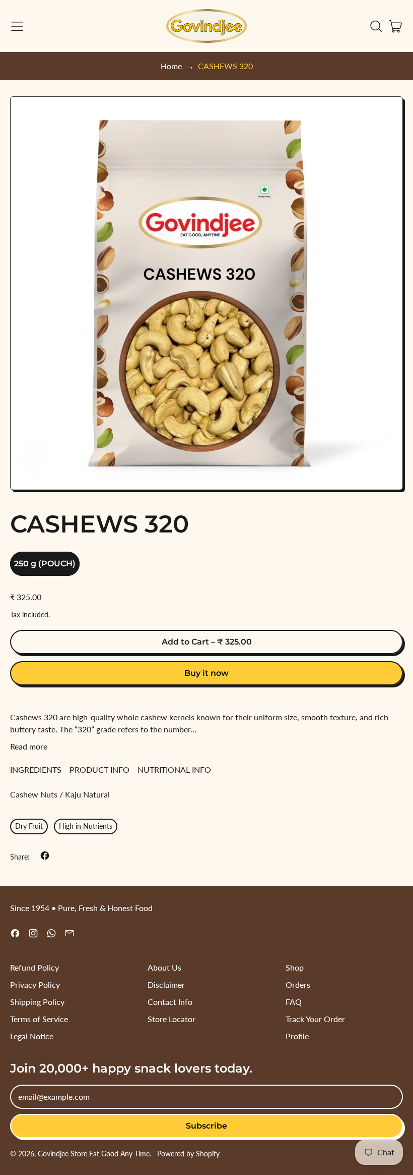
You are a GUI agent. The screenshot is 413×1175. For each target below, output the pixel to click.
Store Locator (171, 1019)
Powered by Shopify (188, 1153)
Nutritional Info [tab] (174, 769)
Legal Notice (31, 1036)
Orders (298, 984)
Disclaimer (166, 984)
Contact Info (170, 1001)
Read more (28, 746)
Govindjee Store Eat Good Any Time (94, 1153)
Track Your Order (315, 1019)
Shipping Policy (37, 1001)
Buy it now (206, 673)
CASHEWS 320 (225, 66)
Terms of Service (39, 1019)
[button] (376, 26)
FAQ (294, 1001)
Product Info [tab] (99, 769)
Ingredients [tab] (35, 769)
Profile (297, 1036)
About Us (164, 967)
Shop (295, 967)
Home (171, 66)
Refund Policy (34, 967)
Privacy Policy (35, 984)
